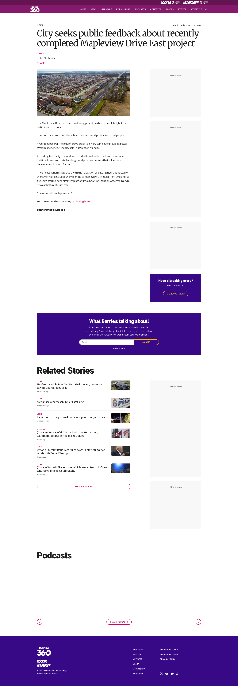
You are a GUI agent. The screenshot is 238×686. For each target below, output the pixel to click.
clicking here (82, 201)
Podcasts (140, 9)
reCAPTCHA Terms (169, 654)
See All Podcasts (119, 622)
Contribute (138, 649)
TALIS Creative (51, 674)
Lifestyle (106, 9)
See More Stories (83, 486)
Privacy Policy (167, 659)
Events (182, 9)
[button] (39, 622)
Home (83, 9)
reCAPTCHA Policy (169, 649)
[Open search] (206, 9)
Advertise (196, 9)
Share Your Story (176, 294)
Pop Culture (123, 9)
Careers (137, 654)
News (93, 9)
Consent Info (119, 348)
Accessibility (139, 669)
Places (170, 9)
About (136, 664)
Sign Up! (146, 342)
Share (41, 63)
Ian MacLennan (48, 58)
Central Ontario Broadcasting (55, 671)
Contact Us (138, 674)
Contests (155, 9)
